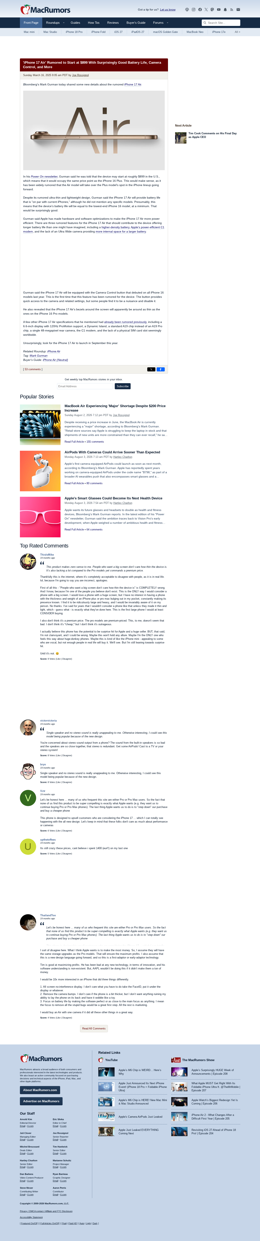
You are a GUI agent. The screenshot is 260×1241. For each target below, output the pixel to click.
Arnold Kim (26, 1119)
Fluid (64, 1223)
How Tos (94, 22)
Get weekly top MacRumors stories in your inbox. (94, 379)
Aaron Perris (59, 1188)
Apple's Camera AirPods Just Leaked (140, 1116)
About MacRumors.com (40, 1090)
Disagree (66, 659)
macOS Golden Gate (165, 31)
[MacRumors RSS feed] (232, 10)
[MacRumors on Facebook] (200, 10)
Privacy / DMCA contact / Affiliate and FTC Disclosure (46, 1211)
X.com (30, 1126)
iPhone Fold (98, 31)
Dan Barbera (26, 1174)
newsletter (44, 176)
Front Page (31, 22)
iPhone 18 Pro (74, 31)
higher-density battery (115, 227)
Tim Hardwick (60, 1146)
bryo (43, 764)
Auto (82, 1223)
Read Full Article (74, 441)
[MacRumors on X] (206, 10)
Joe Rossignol (80, 75)
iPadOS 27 (137, 31)
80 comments (95, 483)
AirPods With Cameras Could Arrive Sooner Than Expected (112, 452)
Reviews (113, 22)
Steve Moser (26, 1188)
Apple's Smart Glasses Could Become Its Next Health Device (113, 498)
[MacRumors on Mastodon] (212, 10)
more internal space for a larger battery (121, 231)
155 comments (95, 441)
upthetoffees (48, 839)
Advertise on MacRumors (41, 1101)
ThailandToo (48, 915)
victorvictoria (48, 720)
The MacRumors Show (198, 1060)
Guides (75, 22)
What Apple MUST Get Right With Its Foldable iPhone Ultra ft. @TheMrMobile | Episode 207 (216, 1087)
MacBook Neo (195, 31)
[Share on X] (151, 369)
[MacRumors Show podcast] (187, 10)
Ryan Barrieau (60, 1174)
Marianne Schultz (62, 1160)
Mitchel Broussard (29, 1146)
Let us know (168, 9)
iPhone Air (53, 351)
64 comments (95, 529)
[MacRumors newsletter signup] (238, 10)
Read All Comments (94, 1028)
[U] (28, 853)
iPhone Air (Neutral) (55, 359)
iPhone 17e (218, 31)
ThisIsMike (47, 554)
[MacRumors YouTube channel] (219, 10)
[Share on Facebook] (161, 369)
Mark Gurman (39, 355)
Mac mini (29, 31)
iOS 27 (118, 31)
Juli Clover (25, 1133)
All (237, 31)
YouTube (111, 1060)
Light (88, 1223)
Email (22, 1126)
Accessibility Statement (31, 1217)
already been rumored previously (125, 322)
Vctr (42, 791)
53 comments (33, 369)
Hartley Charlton (122, 456)
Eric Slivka (58, 1119)
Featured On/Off (29, 1223)
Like (58, 659)
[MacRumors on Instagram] (194, 10)
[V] (28, 805)
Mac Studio (50, 31)
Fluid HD (72, 1223)
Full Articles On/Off (49, 1223)
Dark (95, 1223)
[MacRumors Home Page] (45, 9)
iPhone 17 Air (132, 84)
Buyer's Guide (136, 22)
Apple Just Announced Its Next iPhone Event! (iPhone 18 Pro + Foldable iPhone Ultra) (143, 1087)
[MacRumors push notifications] (225, 10)
